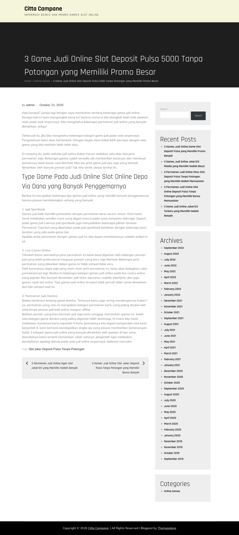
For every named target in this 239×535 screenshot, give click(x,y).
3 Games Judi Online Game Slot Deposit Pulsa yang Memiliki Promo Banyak (184, 151)
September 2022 (174, 248)
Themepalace (167, 528)
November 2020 (173, 377)
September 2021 (173, 318)
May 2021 (169, 342)
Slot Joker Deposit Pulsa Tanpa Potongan (57, 349)
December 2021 (173, 301)
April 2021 (170, 347)
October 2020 (172, 383)
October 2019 (171, 453)
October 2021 (171, 312)
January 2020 (172, 435)
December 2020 (173, 371)
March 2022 (171, 283)
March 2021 (170, 353)
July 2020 (170, 400)
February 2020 (172, 429)
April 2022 (170, 277)
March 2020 (171, 424)
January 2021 (172, 365)
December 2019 (173, 441)
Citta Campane (43, 9)
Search (163, 109)
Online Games (172, 491)
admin (30, 105)
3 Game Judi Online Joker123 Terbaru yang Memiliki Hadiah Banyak (181, 211)
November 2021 (173, 306)
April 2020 (170, 418)
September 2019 (173, 459)
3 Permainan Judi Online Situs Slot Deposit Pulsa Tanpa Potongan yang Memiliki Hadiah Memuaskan (184, 176)
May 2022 (170, 271)
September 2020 (174, 388)
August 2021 (171, 324)
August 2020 (171, 394)
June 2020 (170, 406)
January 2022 (172, 295)
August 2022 (171, 254)
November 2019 (173, 447)
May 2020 (170, 412)
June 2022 (170, 265)
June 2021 (170, 336)
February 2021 (172, 359)
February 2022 (172, 289)
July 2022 (170, 259)
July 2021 (169, 330)
